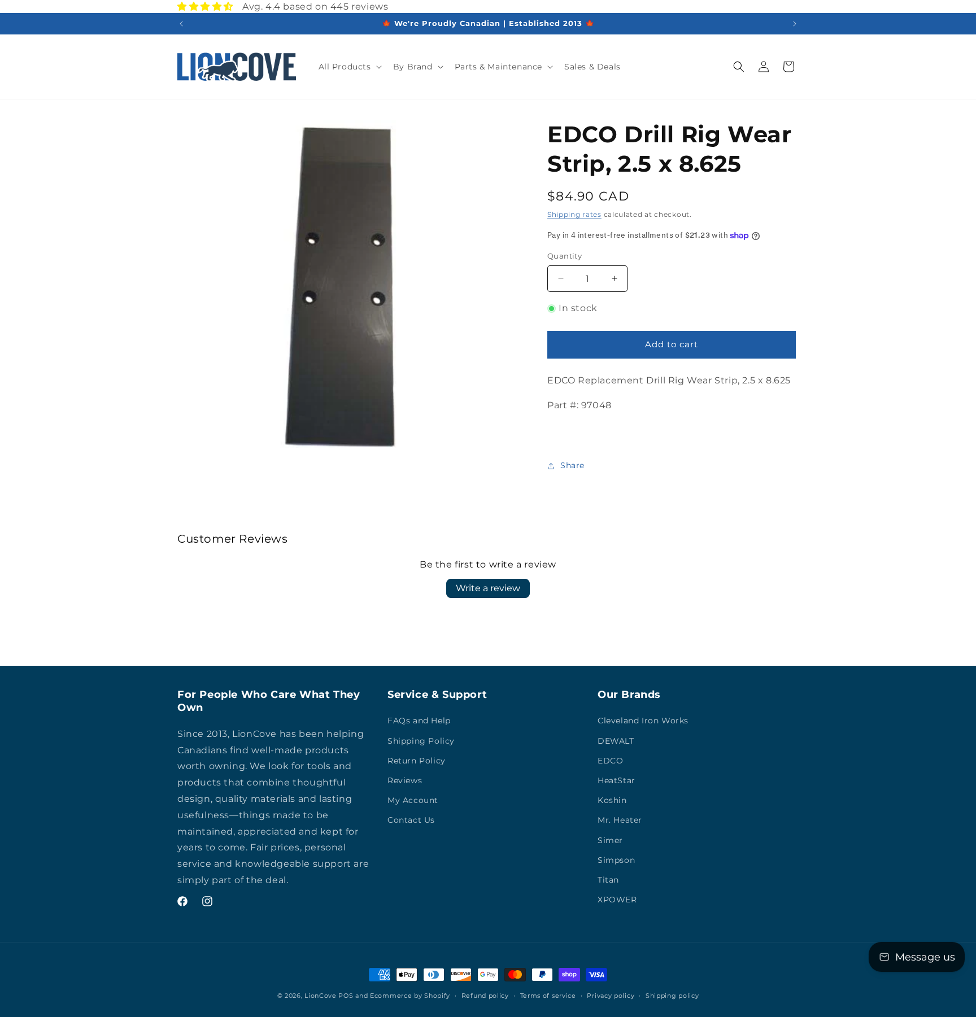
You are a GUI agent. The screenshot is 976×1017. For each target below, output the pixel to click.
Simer (610, 840)
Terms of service (548, 995)
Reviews (404, 780)
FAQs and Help (419, 720)
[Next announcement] (794, 23)
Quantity (564, 255)
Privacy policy (610, 995)
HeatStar (616, 780)
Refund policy (485, 995)
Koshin (612, 800)
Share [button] (572, 465)
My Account (412, 800)
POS (345, 995)
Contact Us (411, 820)
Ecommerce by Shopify (410, 995)
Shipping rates (574, 214)
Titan (608, 880)
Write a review (488, 588)
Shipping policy (672, 995)
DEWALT (616, 741)
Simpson (616, 860)
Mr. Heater (620, 820)
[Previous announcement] (181, 23)
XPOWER (617, 899)
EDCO (610, 761)
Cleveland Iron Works (643, 720)
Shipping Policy (421, 741)
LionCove (320, 995)
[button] (349, 66)
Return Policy (416, 761)
